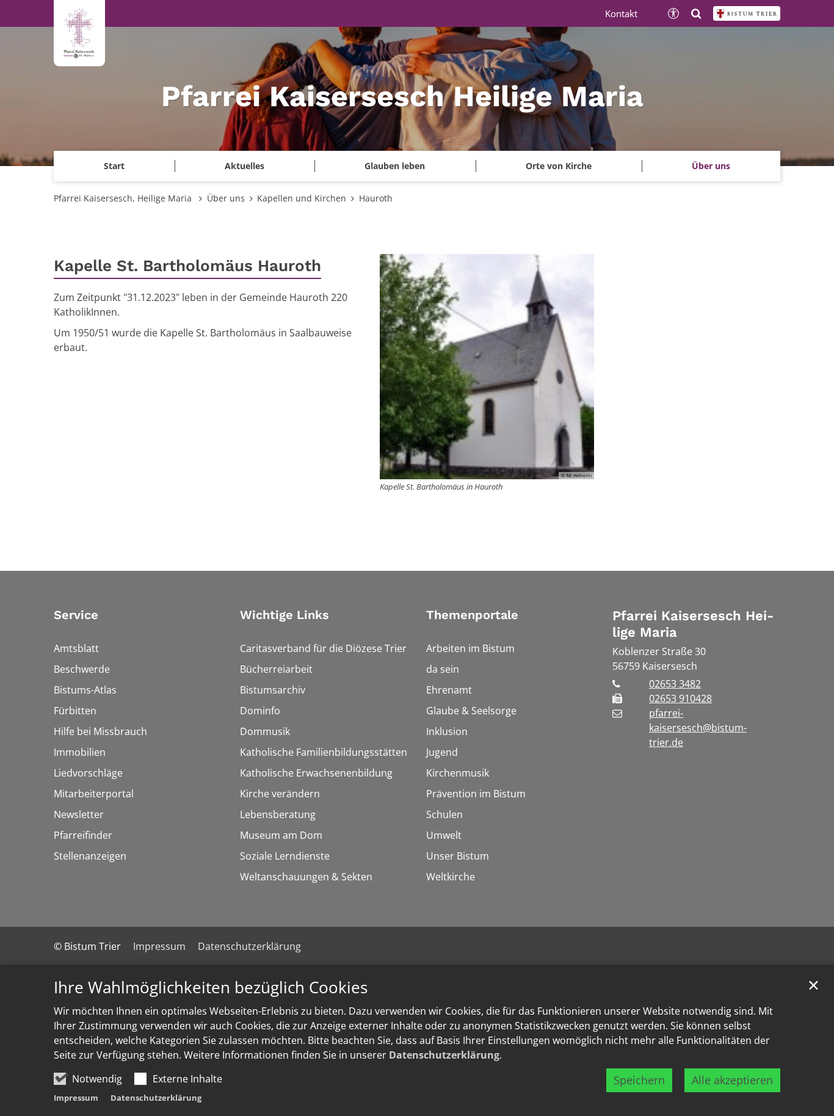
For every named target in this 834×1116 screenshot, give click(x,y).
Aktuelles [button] (244, 166)
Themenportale (472, 614)
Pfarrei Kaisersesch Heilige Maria (693, 624)
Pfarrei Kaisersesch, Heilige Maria (124, 198)
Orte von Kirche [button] (559, 166)
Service (76, 614)
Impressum (76, 1097)
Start (114, 166)
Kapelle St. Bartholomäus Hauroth (187, 265)
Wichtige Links (284, 614)
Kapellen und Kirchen (301, 198)
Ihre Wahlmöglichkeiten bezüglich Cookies (211, 987)
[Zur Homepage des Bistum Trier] (746, 13)
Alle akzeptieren (732, 1080)
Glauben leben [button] (394, 166)
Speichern (639, 1080)
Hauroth (376, 198)
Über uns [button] (711, 166)
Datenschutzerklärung (444, 1055)
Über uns (226, 198)
